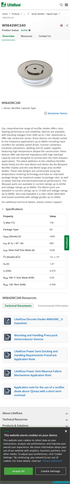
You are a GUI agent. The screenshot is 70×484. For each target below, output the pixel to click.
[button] (35, 73)
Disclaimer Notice (57, 113)
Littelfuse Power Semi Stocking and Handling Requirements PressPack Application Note (36, 355)
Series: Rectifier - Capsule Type (44, 14)
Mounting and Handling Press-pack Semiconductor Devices (35, 337)
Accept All (18, 471)
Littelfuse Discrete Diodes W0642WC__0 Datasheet (38, 321)
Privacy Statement (52, 460)
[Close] (66, 431)
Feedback (66, 242)
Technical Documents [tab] (18, 305)
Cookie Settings (50, 471)
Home (5, 14)
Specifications (14, 209)
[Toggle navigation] (66, 4)
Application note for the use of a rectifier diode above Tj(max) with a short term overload (39, 391)
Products (15, 14)
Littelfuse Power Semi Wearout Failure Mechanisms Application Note (38, 373)
